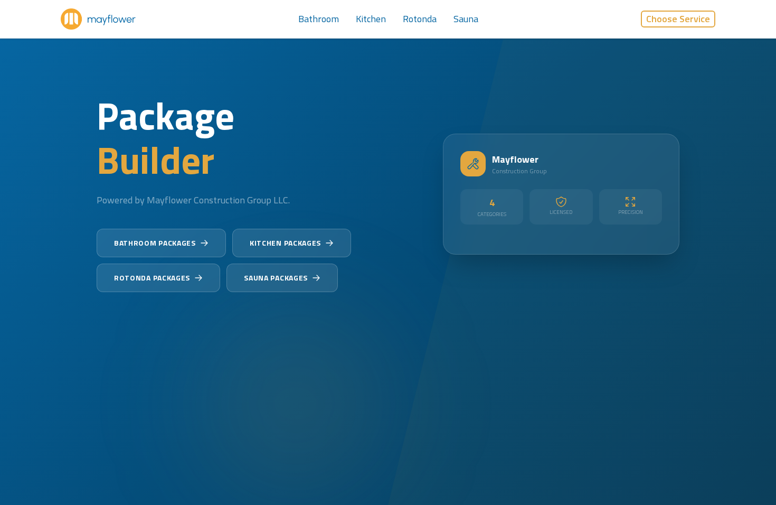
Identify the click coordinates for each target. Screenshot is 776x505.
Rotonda (420, 19)
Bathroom (318, 19)
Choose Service (678, 19)
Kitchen (371, 19)
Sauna (465, 19)
